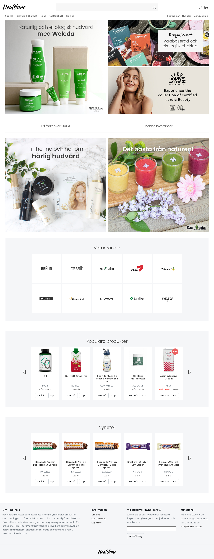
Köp (52, 395)
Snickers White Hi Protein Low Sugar (168, 463)
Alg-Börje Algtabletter (138, 377)
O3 (45, 376)
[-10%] (169, 360)
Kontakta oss (98, 518)
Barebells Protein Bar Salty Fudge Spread (107, 464)
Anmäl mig (135, 536)
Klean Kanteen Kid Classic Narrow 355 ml (107, 378)
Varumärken (201, 16)
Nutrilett (76, 385)
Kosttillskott (56, 16)
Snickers (137, 471)
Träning (70, 16)
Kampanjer (173, 16)
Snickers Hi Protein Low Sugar (138, 463)
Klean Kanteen (107, 385)
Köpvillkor (96, 522)
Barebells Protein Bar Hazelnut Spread (45, 463)
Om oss (95, 514)
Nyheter (186, 16)
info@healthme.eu (191, 526)
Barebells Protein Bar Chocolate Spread (76, 464)
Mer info (41, 395)
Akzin (169, 385)
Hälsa (43, 16)
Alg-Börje (138, 385)
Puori (45, 385)
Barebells (45, 471)
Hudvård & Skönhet (26, 16)
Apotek (9, 16)
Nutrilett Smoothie (76, 376)
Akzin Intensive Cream (168, 377)
